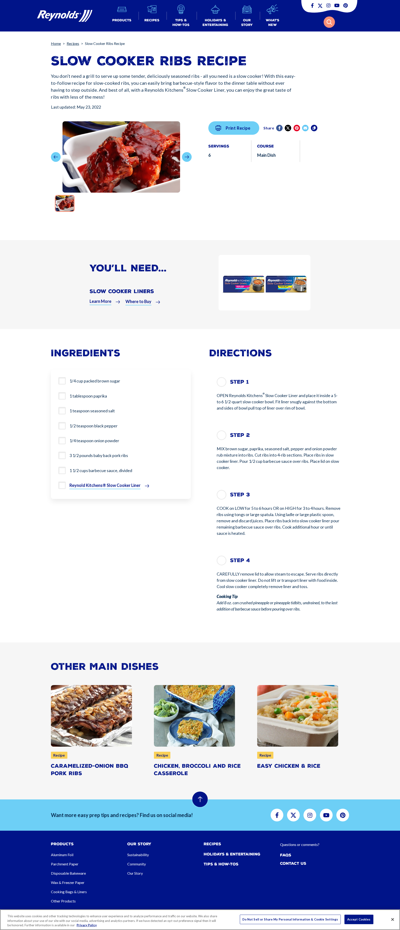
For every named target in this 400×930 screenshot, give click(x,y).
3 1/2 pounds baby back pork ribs (98, 455)
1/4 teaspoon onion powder (94, 440)
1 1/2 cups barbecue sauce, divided (100, 470)
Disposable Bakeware (68, 873)
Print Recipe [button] (238, 128)
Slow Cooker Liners (122, 291)
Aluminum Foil (62, 854)
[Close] (393, 919)
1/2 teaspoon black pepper (93, 425)
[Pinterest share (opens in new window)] (297, 128)
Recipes (73, 43)
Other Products (63, 901)
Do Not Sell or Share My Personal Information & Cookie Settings (290, 919)
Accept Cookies (359, 919)
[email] (305, 128)
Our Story (135, 873)
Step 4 (240, 560)
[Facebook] (279, 128)
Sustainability (138, 854)
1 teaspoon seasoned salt (92, 410)
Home (56, 43)
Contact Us (293, 863)
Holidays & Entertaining (232, 854)
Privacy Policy (87, 925)
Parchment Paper (64, 864)
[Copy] (314, 128)
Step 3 (240, 495)
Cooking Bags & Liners (69, 891)
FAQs (285, 855)
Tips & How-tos (221, 864)
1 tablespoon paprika (88, 395)
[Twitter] (288, 128)
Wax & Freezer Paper (67, 882)
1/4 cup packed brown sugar (94, 380)
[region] (200, 919)
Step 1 (239, 382)
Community (136, 864)
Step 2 (240, 435)
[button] (122, 15)
